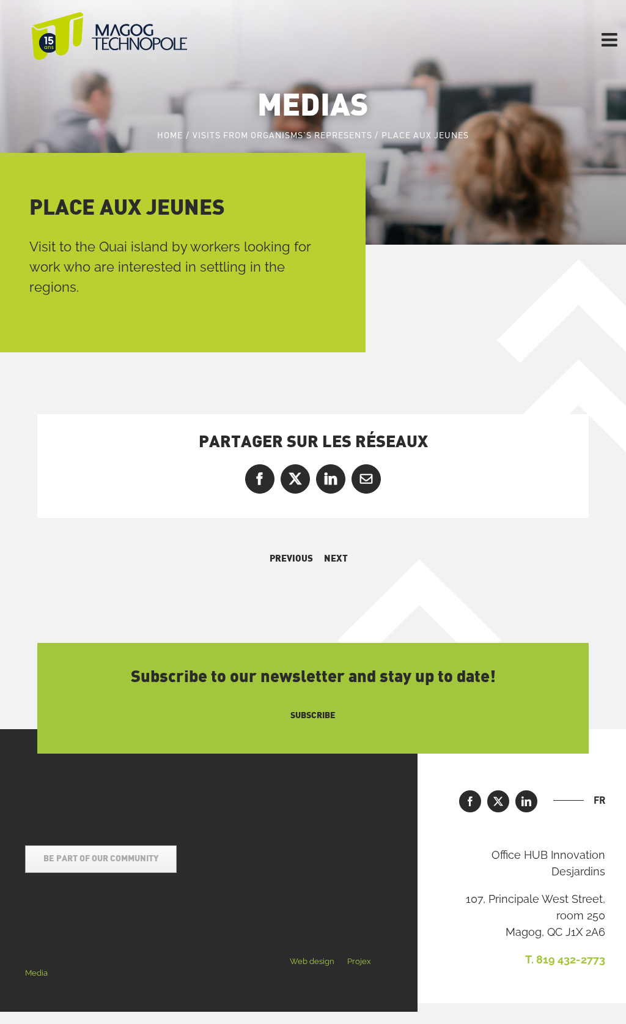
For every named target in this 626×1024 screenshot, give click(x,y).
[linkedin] (526, 801)
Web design (312, 961)
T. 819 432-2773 (565, 959)
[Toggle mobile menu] (611, 40)
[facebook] (470, 801)
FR (599, 800)
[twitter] (498, 801)
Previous (291, 558)
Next (336, 558)
